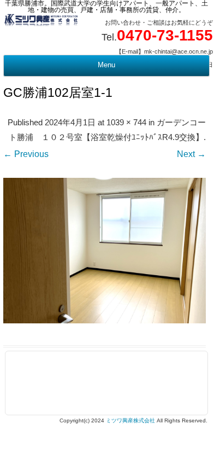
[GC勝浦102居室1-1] (104, 250)
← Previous (26, 154)
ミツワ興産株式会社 (130, 420)
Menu (106, 65)
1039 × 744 (126, 122)
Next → (191, 154)
